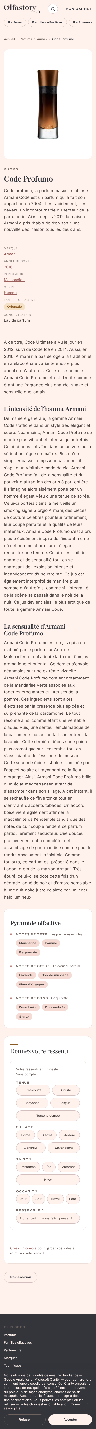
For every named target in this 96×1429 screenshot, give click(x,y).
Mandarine (27, 943)
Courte (66, 1090)
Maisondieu (14, 279)
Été (48, 1167)
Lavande (26, 975)
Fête (72, 1199)
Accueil (9, 39)
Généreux (31, 1147)
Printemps (28, 1167)
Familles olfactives (47, 22)
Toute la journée (48, 1115)
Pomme (51, 943)
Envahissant (64, 1147)
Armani (42, 39)
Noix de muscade (55, 975)
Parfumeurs (13, 1350)
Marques (10, 1358)
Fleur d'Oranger (32, 984)
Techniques (13, 1365)
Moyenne (32, 1103)
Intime (25, 1135)
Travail (55, 1199)
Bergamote (28, 952)
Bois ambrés (55, 1007)
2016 (8, 267)
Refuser (25, 1419)
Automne (69, 1167)
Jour (23, 1199)
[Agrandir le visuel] (48, 104)
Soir (38, 1199)
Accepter (70, 1419)
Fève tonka (28, 1007)
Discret (46, 1135)
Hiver (48, 1179)
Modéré (69, 1135)
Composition (20, 1277)
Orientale (14, 306)
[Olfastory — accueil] (22, 8)
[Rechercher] (53, 9)
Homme (10, 292)
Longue (65, 1103)
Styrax (24, 1016)
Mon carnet (78, 9)
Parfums (15, 22)
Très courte (33, 1090)
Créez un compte (23, 1248)
